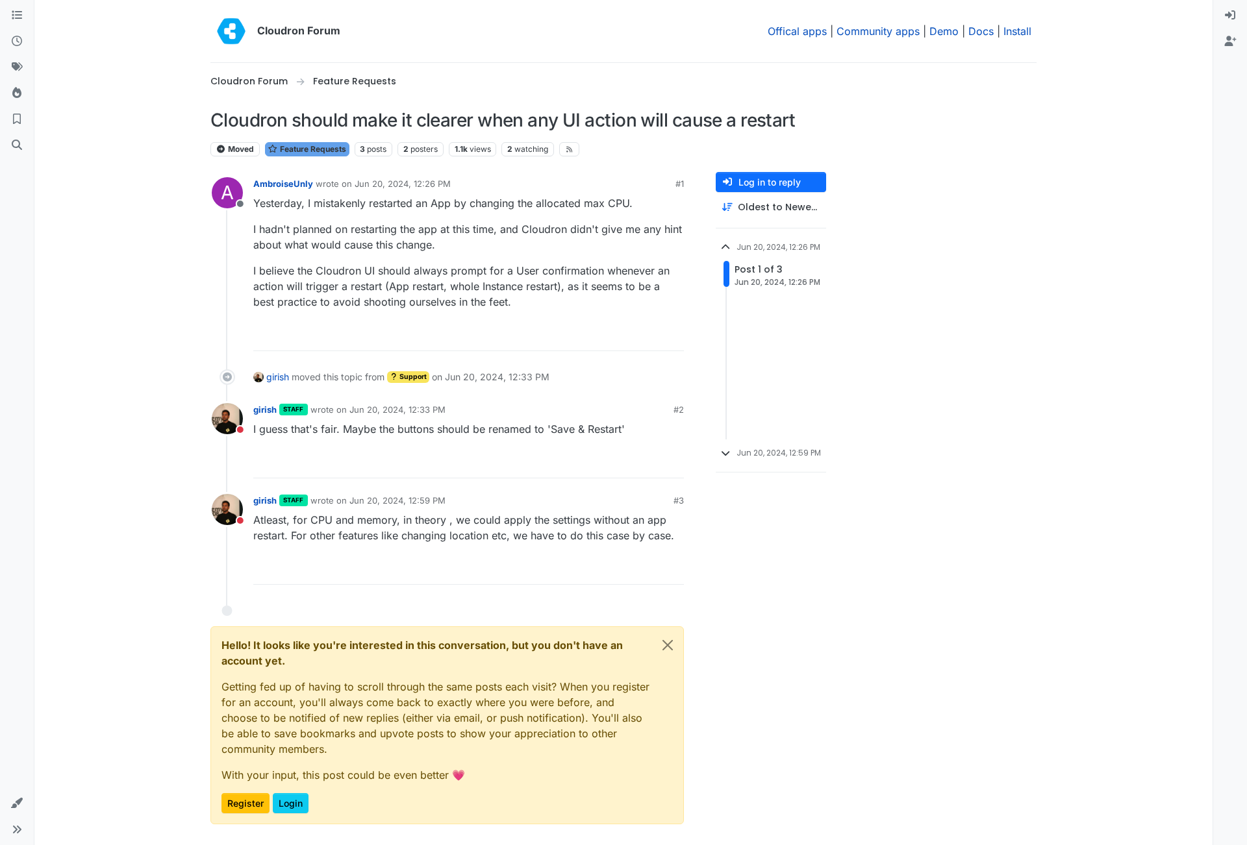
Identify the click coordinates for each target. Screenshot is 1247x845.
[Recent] (17, 41)
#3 (679, 500)
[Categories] (17, 15)
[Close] (667, 645)
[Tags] (17, 67)
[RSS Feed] (569, 149)
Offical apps (797, 31)
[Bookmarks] (17, 119)
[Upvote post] (654, 335)
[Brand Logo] (231, 31)
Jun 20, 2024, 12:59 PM (397, 500)
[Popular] (17, 93)
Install (1017, 31)
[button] (17, 803)
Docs (981, 31)
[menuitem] (1230, 15)
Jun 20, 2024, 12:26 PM (403, 183)
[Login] (1230, 15)
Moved (240, 149)
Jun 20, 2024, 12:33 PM (397, 409)
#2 (679, 409)
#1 (679, 183)
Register (245, 803)
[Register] (1230, 41)
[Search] (17, 145)
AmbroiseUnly (283, 183)
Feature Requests (312, 149)
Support (412, 377)
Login (291, 803)
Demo (944, 31)
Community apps (878, 31)
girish (277, 376)
